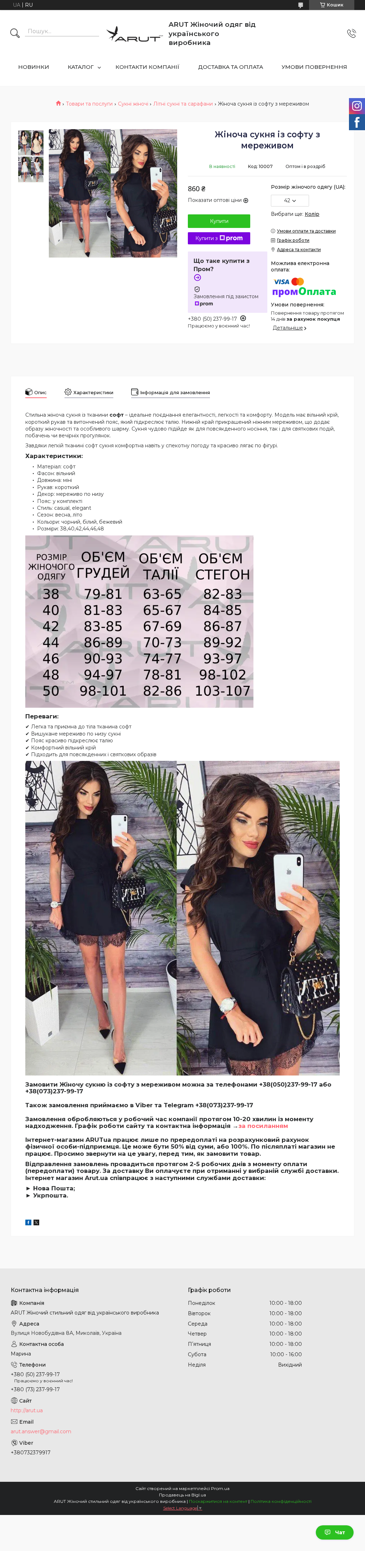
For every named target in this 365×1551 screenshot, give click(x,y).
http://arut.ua (27, 1410)
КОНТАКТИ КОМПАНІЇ (147, 66)
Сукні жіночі (133, 104)
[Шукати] (15, 34)
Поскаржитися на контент (218, 1501)
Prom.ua (220, 1488)
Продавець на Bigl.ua (182, 1494)
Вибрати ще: (295, 214)
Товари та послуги (89, 104)
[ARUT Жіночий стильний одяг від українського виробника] (134, 33)
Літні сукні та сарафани (183, 104)
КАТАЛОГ (81, 66)
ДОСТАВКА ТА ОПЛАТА (230, 66)
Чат (340, 1532)
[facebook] (28, 1223)
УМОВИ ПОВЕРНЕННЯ (314, 66)
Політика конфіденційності (281, 1501)
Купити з (206, 238)
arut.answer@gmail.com (41, 1431)
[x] (36, 1223)
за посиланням (263, 1125)
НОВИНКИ (33, 66)
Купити (219, 221)
